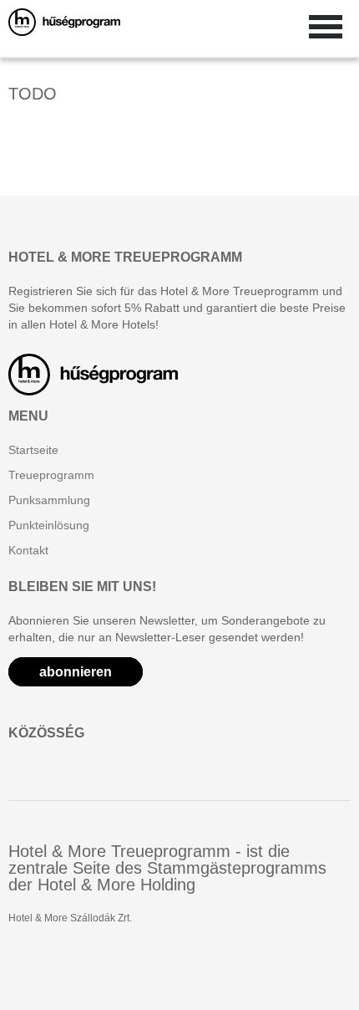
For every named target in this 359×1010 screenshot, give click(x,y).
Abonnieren (75, 672)
